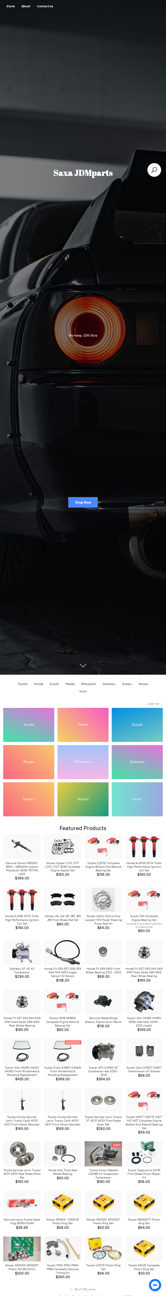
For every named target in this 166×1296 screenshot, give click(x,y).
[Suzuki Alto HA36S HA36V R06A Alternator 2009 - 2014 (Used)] (144, 1001)
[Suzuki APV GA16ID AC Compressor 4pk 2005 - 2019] (103, 1051)
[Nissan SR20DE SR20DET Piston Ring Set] (103, 1203)
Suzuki (54, 684)
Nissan (143, 684)
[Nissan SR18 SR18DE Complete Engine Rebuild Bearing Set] (62, 1001)
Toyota (22, 684)
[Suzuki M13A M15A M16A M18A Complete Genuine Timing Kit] (62, 1249)
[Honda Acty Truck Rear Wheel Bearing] (62, 1153)
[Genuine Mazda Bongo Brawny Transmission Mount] (103, 1001)
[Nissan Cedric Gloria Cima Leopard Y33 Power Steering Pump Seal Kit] (103, 899)
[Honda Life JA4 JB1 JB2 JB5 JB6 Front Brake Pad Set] (62, 899)
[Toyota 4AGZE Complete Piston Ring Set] (144, 1249)
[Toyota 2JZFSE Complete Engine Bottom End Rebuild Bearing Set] (103, 846)
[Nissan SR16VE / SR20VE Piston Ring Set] (62, 1203)
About (25, 6)
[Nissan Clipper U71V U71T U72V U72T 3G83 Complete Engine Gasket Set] (62, 846)
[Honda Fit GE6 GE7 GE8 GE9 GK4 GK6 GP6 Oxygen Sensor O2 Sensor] (62, 952)
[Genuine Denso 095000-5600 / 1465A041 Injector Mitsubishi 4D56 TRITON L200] (22, 846)
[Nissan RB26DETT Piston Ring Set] (144, 1203)
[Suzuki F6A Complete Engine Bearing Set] (144, 899)
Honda (38, 684)
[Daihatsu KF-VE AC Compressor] (22, 952)
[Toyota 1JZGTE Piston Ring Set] (103, 1249)
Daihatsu (109, 684)
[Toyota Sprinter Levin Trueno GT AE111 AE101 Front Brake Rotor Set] (103, 1100)
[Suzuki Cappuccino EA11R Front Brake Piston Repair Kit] (144, 1153)
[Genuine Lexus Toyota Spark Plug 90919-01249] (22, 1203)
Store (10, 6)
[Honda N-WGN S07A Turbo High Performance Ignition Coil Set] (144, 846)
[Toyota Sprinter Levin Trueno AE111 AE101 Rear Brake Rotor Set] (22, 1153)
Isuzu (83, 691)
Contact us (45, 6)
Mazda (70, 684)
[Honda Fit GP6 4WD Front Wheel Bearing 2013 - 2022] (103, 952)
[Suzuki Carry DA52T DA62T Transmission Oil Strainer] (144, 1051)
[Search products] (154, 170)
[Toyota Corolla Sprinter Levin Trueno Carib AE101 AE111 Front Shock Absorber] (22, 1100)
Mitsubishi (88, 684)
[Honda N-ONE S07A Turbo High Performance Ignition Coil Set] (22, 899)
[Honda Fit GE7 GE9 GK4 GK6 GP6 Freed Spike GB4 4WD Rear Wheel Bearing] (144, 952)
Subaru (127, 684)
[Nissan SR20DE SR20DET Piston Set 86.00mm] (22, 1249)
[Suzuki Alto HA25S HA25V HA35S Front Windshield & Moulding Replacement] (22, 1051)
